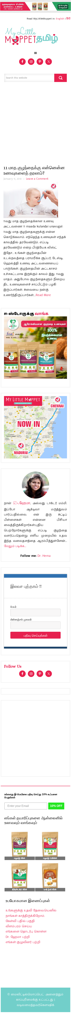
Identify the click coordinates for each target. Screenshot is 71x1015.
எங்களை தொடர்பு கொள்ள (26, 931)
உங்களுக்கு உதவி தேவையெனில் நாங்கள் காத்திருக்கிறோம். (31, 913)
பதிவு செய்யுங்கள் (36, 635)
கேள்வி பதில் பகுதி (20, 921)
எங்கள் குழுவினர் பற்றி (23, 942)
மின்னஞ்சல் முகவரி (20, 619)
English (60, 18)
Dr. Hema (44, 556)
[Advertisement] (35, 125)
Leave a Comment (37, 178)
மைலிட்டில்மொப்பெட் (27, 994)
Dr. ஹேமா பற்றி (18, 937)
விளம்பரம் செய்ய (19, 926)
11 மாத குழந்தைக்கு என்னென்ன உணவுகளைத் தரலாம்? (34, 170)
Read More (43, 295)
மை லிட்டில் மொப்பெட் (35, 37)
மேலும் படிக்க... (15, 546)
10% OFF (56, 805)
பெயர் (13, 606)
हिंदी (68, 18)
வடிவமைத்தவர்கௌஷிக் (35, 1005)
